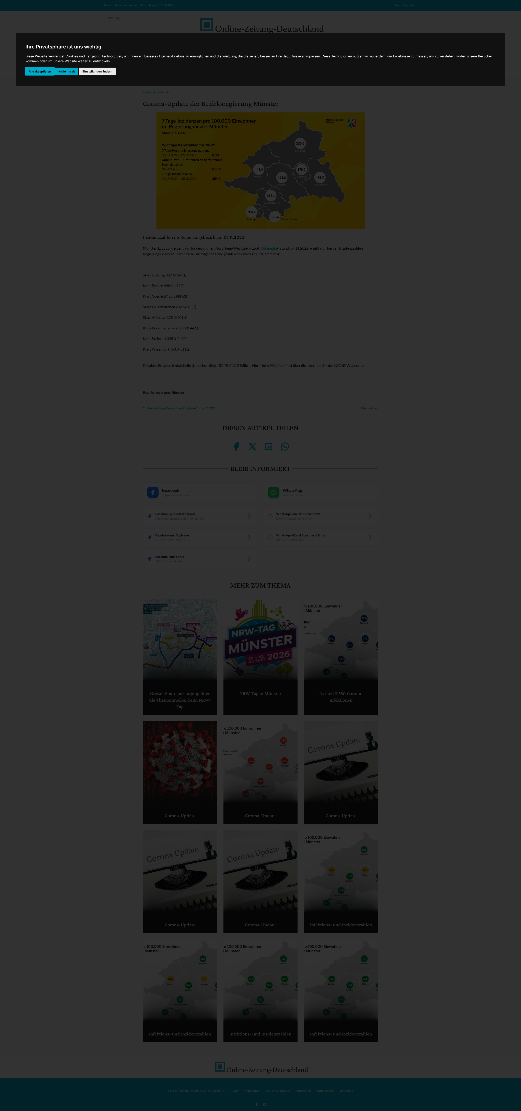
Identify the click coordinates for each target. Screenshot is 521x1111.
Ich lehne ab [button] (66, 71)
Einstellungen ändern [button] (97, 71)
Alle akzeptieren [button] (40, 71)
